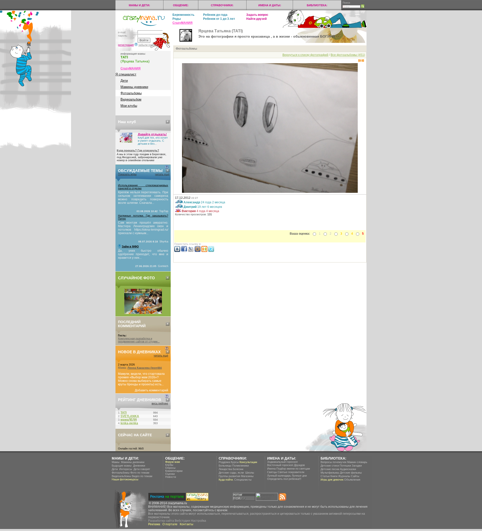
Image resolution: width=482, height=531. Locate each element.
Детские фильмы (351, 472)
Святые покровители (291, 472)
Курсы (235, 462)
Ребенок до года (215, 15)
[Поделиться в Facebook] (184, 251)
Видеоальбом (130, 99)
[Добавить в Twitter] (211, 251)
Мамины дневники (134, 87)
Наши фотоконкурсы (125, 479)
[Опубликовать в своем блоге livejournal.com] (191, 251)
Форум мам (172, 461)
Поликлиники (240, 465)
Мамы (115, 462)
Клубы (169, 464)
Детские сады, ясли (231, 472)
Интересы (125, 469)
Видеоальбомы (121, 476)
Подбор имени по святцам (293, 468)
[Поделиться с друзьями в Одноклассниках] (204, 251)
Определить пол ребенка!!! (284, 478)
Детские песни (330, 469)
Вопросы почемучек (333, 462)
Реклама (154, 524)
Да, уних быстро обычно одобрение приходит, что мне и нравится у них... (143, 254)
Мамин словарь (357, 462)
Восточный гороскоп (280, 465)
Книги (333, 476)
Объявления (352, 479)
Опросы (170, 467)
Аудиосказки (348, 469)
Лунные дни (299, 475)
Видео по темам (142, 476)
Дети (124, 80)
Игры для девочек (332, 479)
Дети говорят (142, 469)
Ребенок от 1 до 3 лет (219, 19)
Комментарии (174, 470)
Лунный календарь (279, 475)
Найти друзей (256, 19)
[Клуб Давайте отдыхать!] (126, 141)
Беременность (183, 15)
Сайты (355, 476)
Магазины (247, 476)
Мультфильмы (330, 472)
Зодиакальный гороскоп (282, 461)
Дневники (139, 465)
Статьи (325, 476)
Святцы (272, 472)
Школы (249, 472)
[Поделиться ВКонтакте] (177, 251)
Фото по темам (139, 472)
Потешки (345, 465)
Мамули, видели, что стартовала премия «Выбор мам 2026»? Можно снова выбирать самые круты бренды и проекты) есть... (141, 379)
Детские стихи (330, 465)
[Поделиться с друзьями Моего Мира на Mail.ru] (198, 251)
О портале (169, 524)
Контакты (186, 524)
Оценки (170, 473)
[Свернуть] (167, 122)
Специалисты (243, 479)
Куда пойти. (226, 479)
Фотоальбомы (131, 93)
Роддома (224, 462)
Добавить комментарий (151, 390)
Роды (176, 19)
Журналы (344, 476)
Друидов (299, 465)
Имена (271, 468)
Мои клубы (128, 106)
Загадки (357, 465)
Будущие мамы (122, 465)
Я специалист (125, 74)
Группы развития (229, 476)
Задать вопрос (257, 15)
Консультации (248, 462)
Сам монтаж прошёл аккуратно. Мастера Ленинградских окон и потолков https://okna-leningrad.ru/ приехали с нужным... (143, 228)
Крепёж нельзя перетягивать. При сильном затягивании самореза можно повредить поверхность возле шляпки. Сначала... (143, 198)
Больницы (225, 465)
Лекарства (225, 469)
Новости (170, 476)
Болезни (238, 469)
